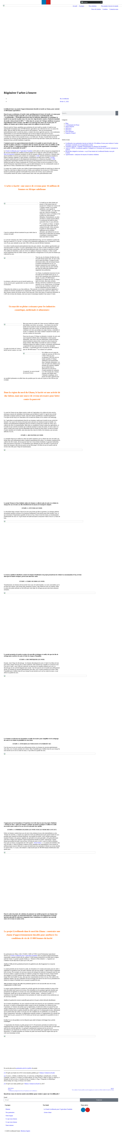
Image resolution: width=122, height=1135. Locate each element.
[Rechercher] (116, 113)
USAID (52, 157)
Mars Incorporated (9, 154)
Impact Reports (69, 126)
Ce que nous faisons (11, 1119)
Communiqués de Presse (72, 125)
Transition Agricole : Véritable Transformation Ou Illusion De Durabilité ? (86, 146)
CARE (53, 159)
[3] (5, 1083)
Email (5, 1097)
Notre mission (9, 1125)
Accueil (75, 6)
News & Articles (96, 9)
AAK (37, 156)
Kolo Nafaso (37, 843)
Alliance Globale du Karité (47, 1073)
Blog (66, 123)
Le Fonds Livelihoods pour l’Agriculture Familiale (58, 1109)
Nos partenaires (10, 1112)
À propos (81, 6)
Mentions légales (25, 1131)
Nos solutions (92, 6)
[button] (69, 107)
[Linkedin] (44, 2)
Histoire (8, 1109)
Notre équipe (9, 1115)
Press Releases (69, 131)
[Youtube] (48, 2)
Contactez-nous (113, 9)
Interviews (68, 128)
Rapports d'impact (70, 133)
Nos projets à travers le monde (109, 6)
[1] (5, 1073)
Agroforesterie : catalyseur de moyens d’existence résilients (82, 154)
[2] (5, 1076)
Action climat (47, 1112)
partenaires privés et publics (24, 1068)
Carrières (105, 9)
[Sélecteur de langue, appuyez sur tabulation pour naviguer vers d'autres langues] (91, 2)
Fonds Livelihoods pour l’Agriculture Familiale (19, 151)
